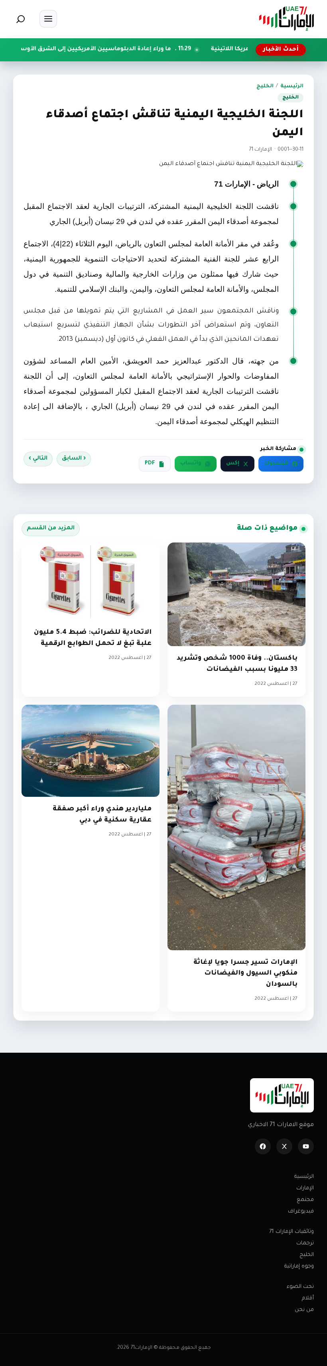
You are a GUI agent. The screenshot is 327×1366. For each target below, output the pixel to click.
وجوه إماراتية (299, 1267)
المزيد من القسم (51, 528)
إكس (232, 463)
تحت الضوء (300, 1287)
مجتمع (305, 1200)
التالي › (38, 459)
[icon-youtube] (306, 1146)
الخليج (265, 86)
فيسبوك (276, 463)
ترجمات (305, 1243)
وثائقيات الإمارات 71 (291, 1232)
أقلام (308, 1298)
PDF (150, 463)
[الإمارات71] (286, 18)
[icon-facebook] (263, 1146)
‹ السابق (74, 459)
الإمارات (305, 1188)
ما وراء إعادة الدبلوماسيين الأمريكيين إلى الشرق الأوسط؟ (131, 49)
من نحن (304, 1310)
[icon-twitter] (284, 1146)
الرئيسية (291, 86)
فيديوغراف (301, 1212)
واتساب (190, 463)
